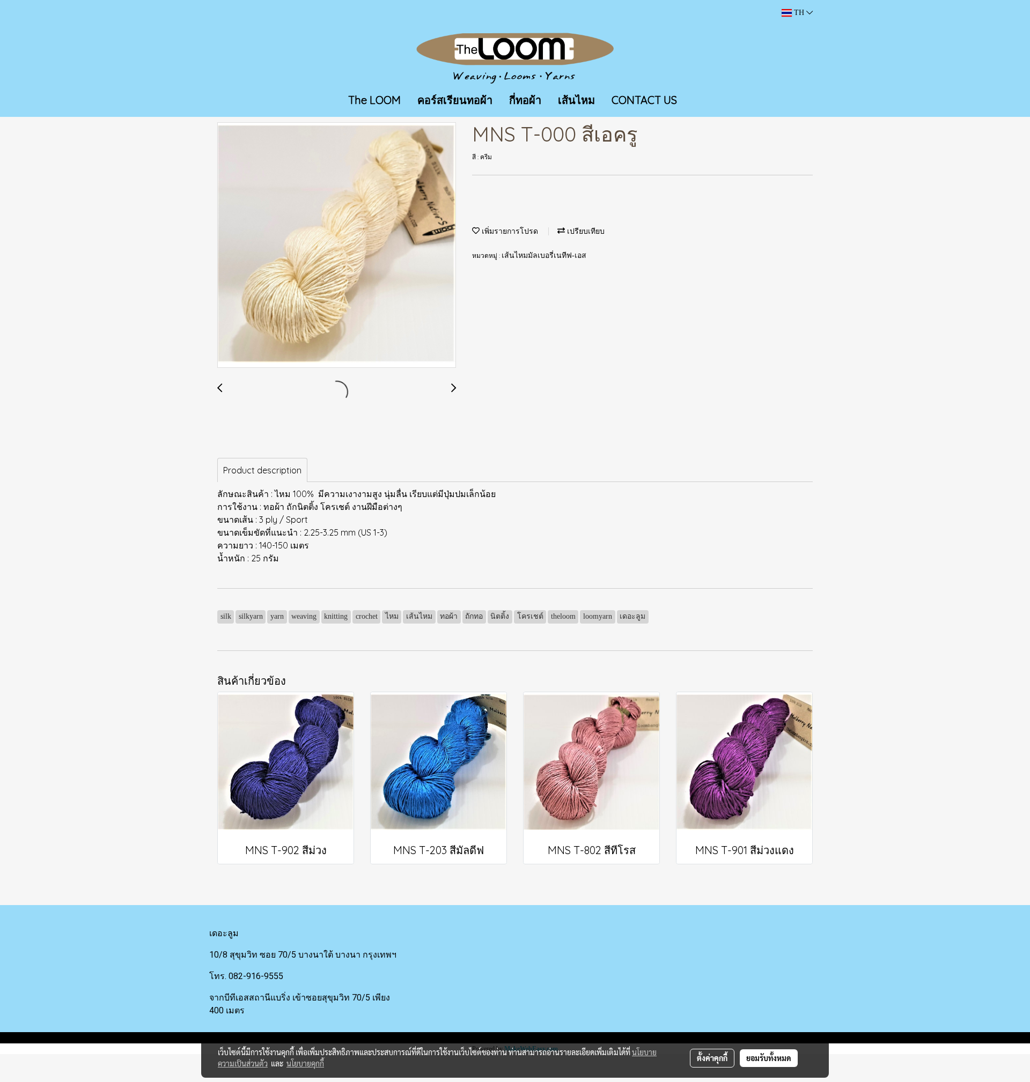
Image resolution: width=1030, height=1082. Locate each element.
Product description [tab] (262, 470)
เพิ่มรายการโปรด (509, 231)
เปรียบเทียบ (585, 231)
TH (799, 13)
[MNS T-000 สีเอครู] (336, 245)
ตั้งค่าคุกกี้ (712, 1058)
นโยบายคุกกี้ (305, 1063)
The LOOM (374, 100)
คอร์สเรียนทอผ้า (454, 100)
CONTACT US (644, 100)
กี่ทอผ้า (525, 100)
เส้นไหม (576, 100)
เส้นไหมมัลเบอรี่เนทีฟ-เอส (544, 255)
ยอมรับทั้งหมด (768, 1058)
